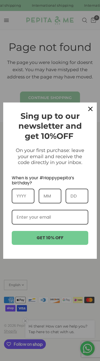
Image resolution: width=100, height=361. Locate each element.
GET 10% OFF (50, 238)
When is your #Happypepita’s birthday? (43, 180)
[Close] (90, 108)
